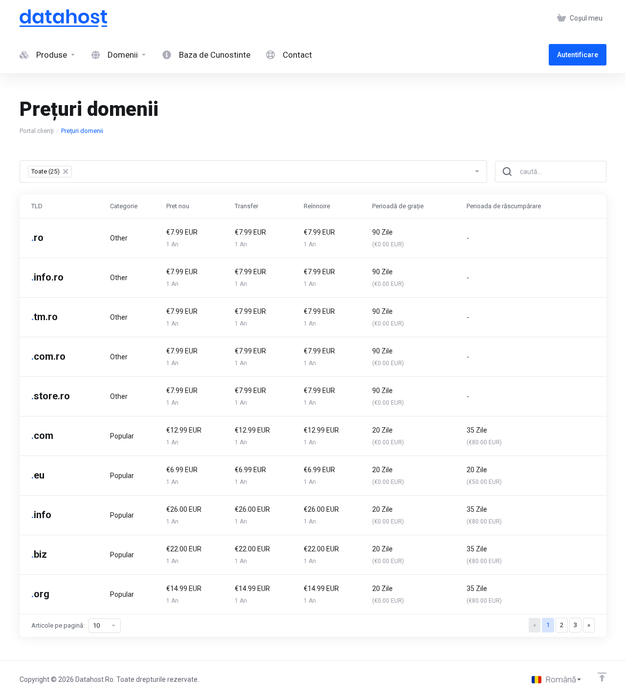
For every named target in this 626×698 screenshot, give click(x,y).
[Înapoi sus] (602, 677)
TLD (37, 206)
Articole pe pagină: (58, 625)
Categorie (123, 206)
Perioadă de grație (398, 206)
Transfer (246, 206)
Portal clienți (37, 130)
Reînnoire (317, 206)
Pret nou (177, 206)
